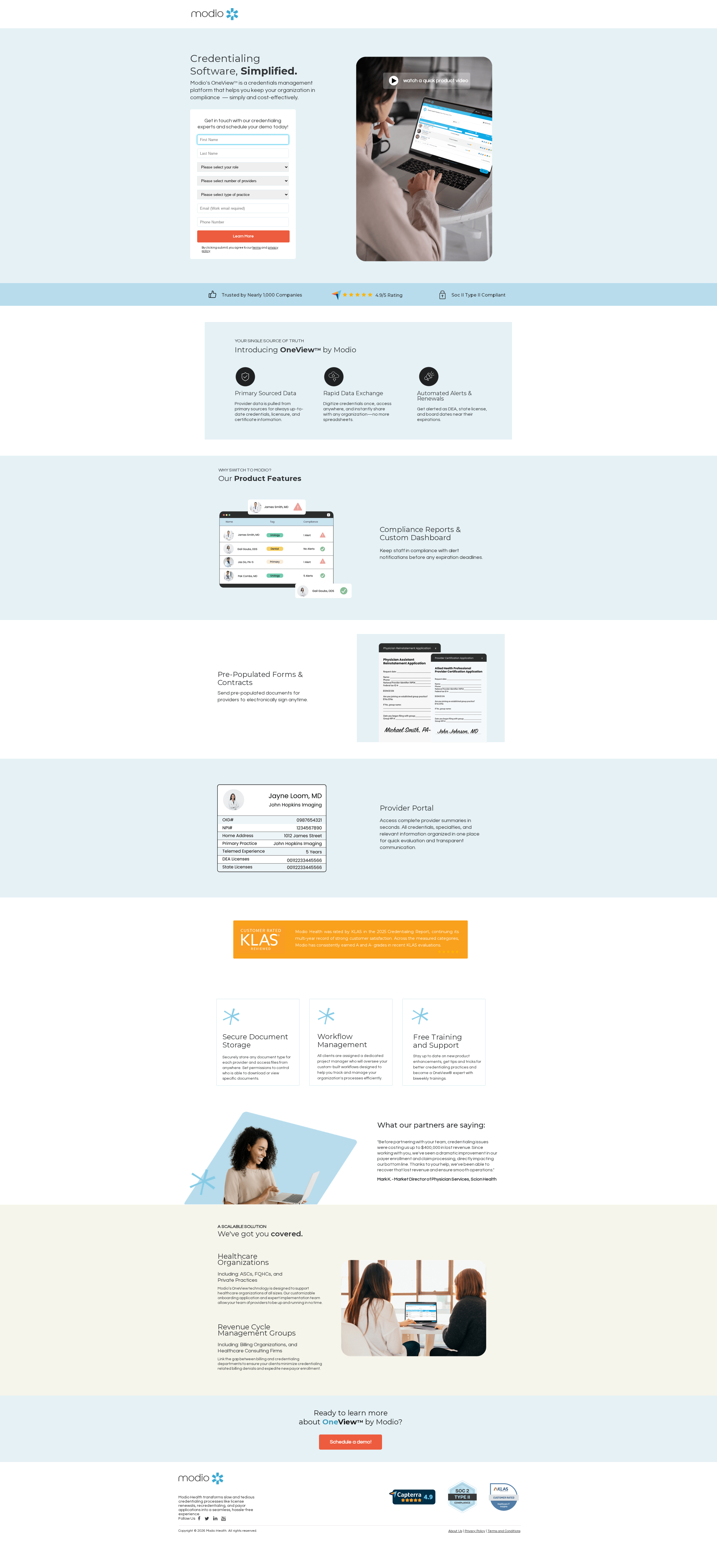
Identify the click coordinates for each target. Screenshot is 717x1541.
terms (256, 247)
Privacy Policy (475, 1531)
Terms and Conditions (504, 1531)
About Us (455, 1531)
